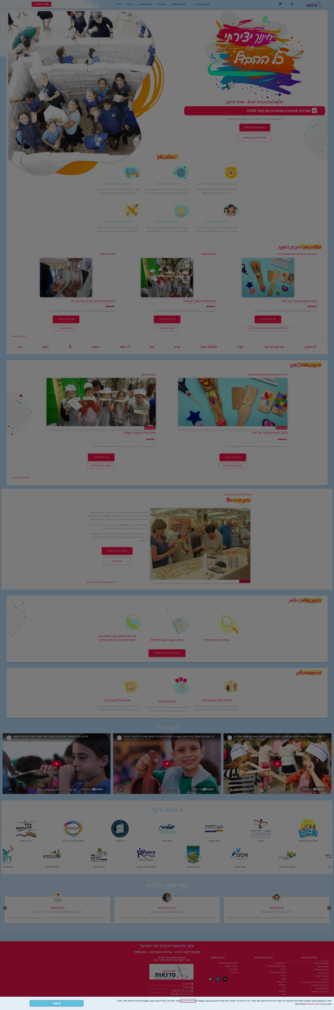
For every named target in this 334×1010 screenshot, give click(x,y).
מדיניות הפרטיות (188, 1000)
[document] (167, 505)
